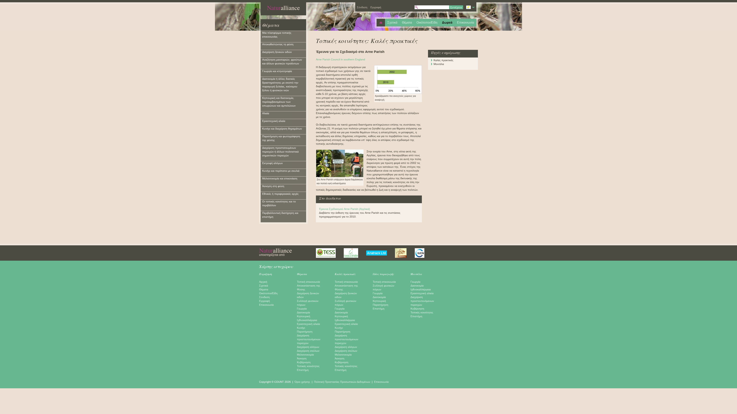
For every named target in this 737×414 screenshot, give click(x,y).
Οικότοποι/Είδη (268, 293)
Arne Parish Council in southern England (340, 59)
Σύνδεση (264, 297)
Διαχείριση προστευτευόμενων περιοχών (308, 339)
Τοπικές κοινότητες (308, 366)
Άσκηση (302, 358)
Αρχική (263, 281)
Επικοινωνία (266, 304)
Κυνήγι (301, 327)
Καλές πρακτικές (443, 60)
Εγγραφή (264, 300)
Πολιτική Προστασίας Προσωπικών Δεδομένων (342, 381)
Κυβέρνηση (304, 362)
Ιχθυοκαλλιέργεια (307, 320)
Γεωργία (302, 308)
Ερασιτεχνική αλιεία (308, 323)
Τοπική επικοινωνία (308, 281)
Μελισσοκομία (305, 354)
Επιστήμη (303, 369)
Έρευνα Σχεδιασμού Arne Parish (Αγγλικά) (344, 208)
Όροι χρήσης (303, 381)
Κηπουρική (303, 316)
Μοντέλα (439, 64)
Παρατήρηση (304, 331)
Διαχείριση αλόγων (308, 346)
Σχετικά (263, 285)
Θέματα (270, 25)
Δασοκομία (303, 312)
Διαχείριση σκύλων (308, 350)
